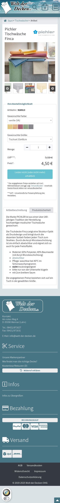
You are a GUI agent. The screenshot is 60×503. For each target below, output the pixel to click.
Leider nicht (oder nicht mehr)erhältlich (30, 174)
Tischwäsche (21, 20)
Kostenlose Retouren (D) (14, 365)
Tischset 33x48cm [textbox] (18, 139)
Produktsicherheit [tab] (41, 210)
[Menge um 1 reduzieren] (27, 147)
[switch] (6, 498)
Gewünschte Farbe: (17, 116)
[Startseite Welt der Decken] (22, 305)
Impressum (40, 471)
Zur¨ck (52, 89)
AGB (20, 465)
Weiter (7, 89)
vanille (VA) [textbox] (14, 120)
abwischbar (18, 257)
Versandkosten (37, 185)
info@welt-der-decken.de (23, 336)
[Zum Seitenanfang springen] (57, 501)
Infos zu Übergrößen (12, 395)
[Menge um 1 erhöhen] (50, 147)
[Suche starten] (51, 18)
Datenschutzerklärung (30, 477)
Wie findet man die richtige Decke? (19, 361)
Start (10, 20)
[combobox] (30, 120)
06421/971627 (14, 327)
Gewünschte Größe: (17, 135)
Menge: (11, 149)
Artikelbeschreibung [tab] (16, 210)
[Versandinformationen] (12, 454)
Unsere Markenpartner (13, 357)
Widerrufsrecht (22, 471)
